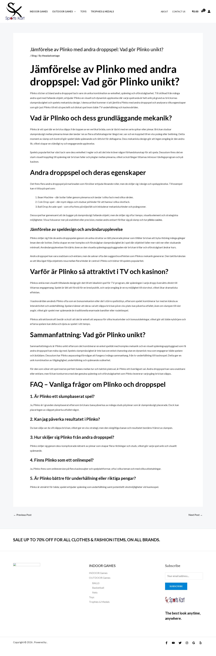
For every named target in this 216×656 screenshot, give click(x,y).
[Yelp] (200, 642)
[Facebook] (166, 642)
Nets (95, 592)
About (164, 11)
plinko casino (155, 219)
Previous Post (22, 514)
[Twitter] (180, 642)
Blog (34, 55)
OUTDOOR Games (62, 11)
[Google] (193, 642)
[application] (74, 11)
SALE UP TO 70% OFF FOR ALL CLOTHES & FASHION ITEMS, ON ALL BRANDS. (86, 539)
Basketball (98, 587)
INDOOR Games (39, 11)
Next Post (195, 514)
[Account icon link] (209, 11)
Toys (83, 11)
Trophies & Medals (102, 11)
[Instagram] (186, 642)
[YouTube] (173, 642)
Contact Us (178, 11)
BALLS (95, 583)
